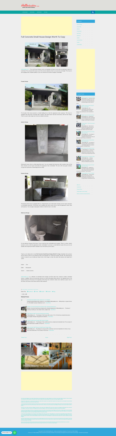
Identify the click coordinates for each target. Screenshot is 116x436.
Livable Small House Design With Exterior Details (37, 320)
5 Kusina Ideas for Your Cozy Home (38, 366)
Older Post (69, 337)
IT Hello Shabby (35, 432)
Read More (48, 302)
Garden (78, 37)
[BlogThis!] (23, 294)
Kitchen (45, 12)
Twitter (36, 291)
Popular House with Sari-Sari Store (88, 115)
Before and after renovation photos (83, 193)
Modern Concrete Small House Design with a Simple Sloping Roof (41, 306)
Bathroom (39, 12)
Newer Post (24, 337)
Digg (54, 291)
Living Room (24, 12)
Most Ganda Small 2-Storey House (88, 148)
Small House (35, 289)
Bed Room (32, 12)
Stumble (49, 291)
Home (46, 337)
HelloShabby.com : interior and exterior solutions (56, 431)
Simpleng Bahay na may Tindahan (88, 173)
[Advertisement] (46, 25)
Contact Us (79, 187)
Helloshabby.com (25, 69)
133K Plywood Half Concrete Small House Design (38, 313)
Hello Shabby (75, 431)
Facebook (30, 291)
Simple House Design (83, 432)
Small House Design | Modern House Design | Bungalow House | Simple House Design (60, 432)
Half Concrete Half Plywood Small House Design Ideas (39, 327)
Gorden (78, 42)
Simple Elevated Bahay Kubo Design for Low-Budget (38, 299)
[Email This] (22, 294)
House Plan (79, 26)
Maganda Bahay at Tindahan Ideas (88, 156)
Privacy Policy (79, 189)
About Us (78, 184)
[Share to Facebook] (26, 294)
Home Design (24, 289)
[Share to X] (25, 294)
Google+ (42, 291)
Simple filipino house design (82, 191)
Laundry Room (79, 40)
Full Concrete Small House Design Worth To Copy (43, 37)
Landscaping (79, 44)
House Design (30, 289)
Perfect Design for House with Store (88, 97)
